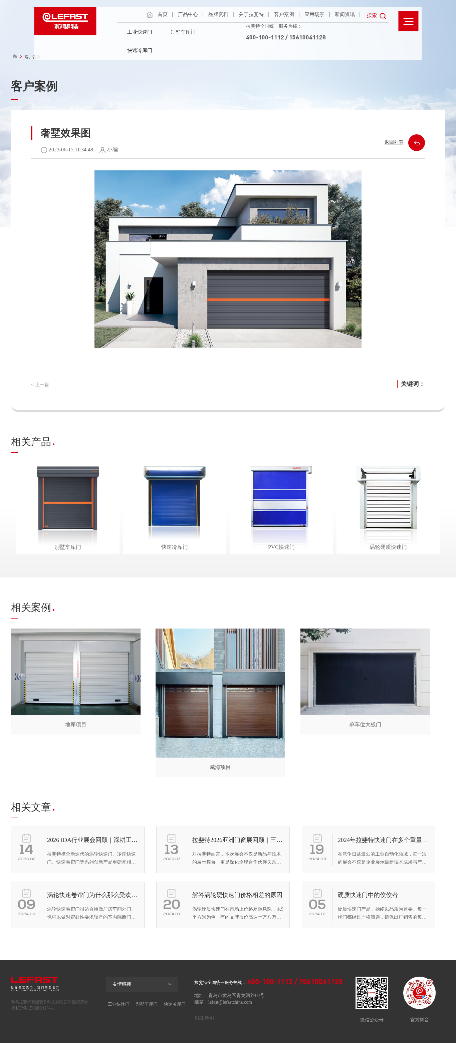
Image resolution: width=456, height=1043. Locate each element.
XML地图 (204, 1018)
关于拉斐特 (251, 14)
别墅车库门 (183, 32)
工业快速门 (139, 32)
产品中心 (188, 14)
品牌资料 (218, 14)
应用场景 (314, 14)
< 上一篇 (40, 384)
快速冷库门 (139, 50)
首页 (163, 14)
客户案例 (284, 14)
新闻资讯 (345, 14)
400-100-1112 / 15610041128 (286, 37)
